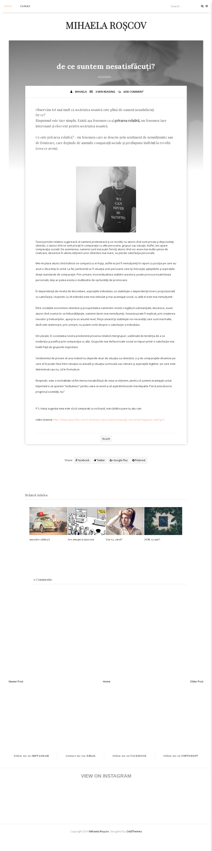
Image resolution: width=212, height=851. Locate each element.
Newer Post (16, 681)
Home (106, 681)
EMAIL (81, 755)
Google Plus (120, 460)
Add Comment (133, 91)
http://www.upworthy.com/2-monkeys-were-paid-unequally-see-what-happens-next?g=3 (108, 419)
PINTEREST (181, 755)
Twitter (100, 460)
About (8, 6)
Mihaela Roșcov (106, 25)
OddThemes (134, 831)
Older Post (196, 681)
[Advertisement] (106, 715)
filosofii (104, 77)
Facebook (83, 460)
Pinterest (139, 460)
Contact (25, 6)
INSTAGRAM (31, 755)
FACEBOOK (130, 755)
